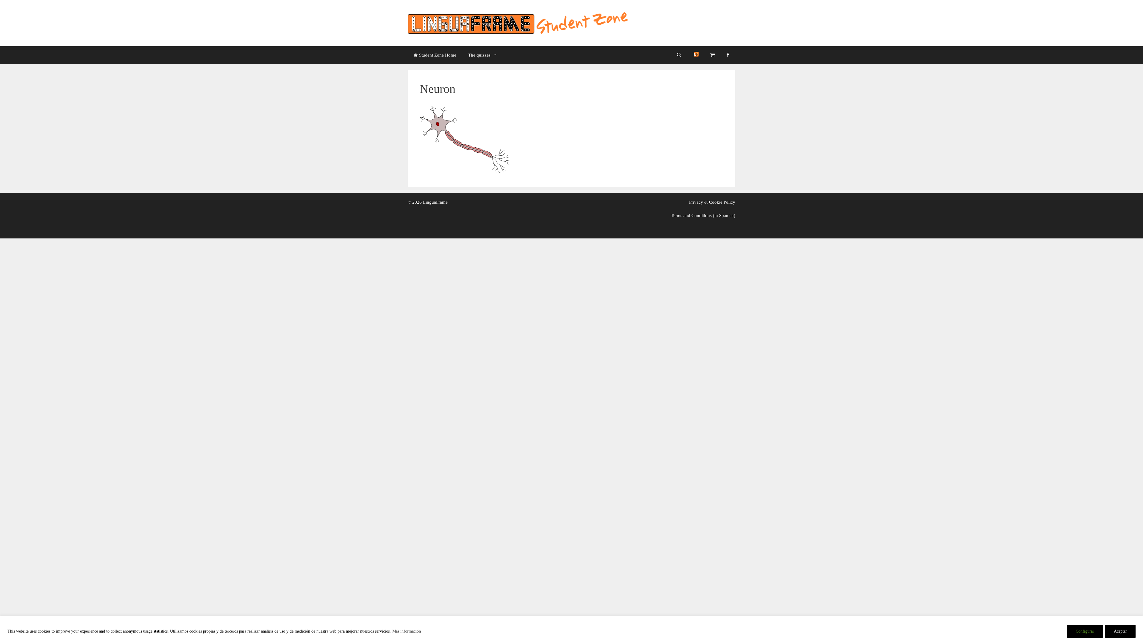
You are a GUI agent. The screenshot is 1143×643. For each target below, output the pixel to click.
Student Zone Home (437, 55)
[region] (571, 629)
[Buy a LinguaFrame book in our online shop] (713, 55)
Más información (406, 631)
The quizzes (479, 55)
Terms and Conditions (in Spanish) (703, 215)
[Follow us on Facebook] (728, 55)
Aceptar (1120, 631)
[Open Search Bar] (679, 55)
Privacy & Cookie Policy (712, 202)
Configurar (1085, 631)
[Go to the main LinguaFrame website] (696, 55)
